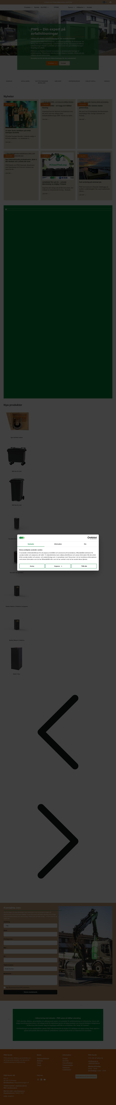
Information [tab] (58, 544)
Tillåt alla (84, 566)
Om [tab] (85, 544)
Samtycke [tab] (31, 544)
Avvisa (32, 566)
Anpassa (57, 566)
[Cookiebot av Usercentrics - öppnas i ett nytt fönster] (89, 538)
